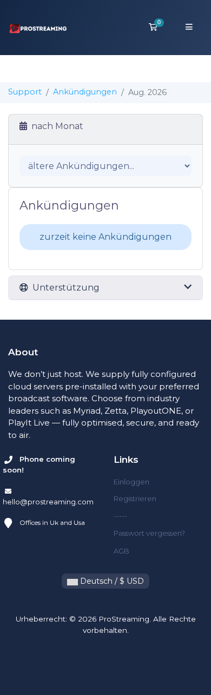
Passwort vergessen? (149, 533)
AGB (121, 550)
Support (25, 92)
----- (120, 515)
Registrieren (135, 498)
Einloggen (131, 481)
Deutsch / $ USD (111, 581)
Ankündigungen (85, 92)
